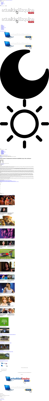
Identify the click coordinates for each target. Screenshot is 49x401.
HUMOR (2, 4)
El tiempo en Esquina (2, 193)
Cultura (0, 350)
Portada (0, 156)
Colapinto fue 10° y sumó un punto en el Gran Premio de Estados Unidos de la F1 (8, 334)
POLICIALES (3, 359)
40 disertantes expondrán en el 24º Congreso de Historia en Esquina (6, 351)
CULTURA (2, 3)
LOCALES (1, 333)
